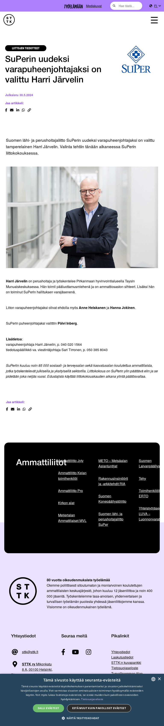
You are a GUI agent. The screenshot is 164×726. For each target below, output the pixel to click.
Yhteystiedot (120, 651)
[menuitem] (157, 5)
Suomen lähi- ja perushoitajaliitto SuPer (110, 519)
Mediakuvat (94, 5)
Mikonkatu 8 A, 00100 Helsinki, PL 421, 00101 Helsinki (32, 669)
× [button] (159, 679)
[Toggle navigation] (154, 20)
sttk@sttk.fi (30, 651)
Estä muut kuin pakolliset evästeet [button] (99, 708)
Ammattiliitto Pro (70, 490)
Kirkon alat (66, 502)
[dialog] (82, 700)
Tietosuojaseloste (124, 667)
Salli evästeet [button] (48, 708)
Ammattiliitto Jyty (70, 460)
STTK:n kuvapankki (126, 662)
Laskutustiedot (122, 657)
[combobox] (126, 6)
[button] (82, 718)
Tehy (142, 478)
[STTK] (9, 20)
